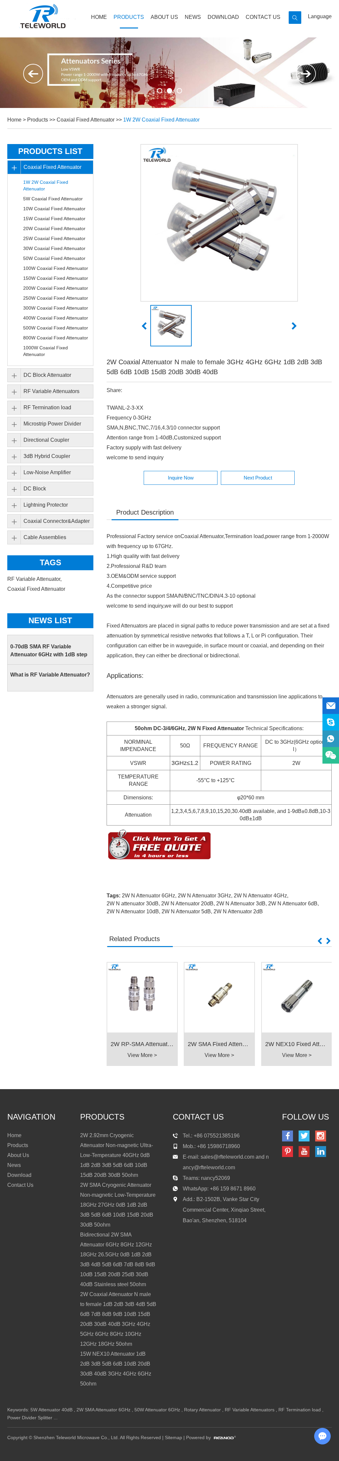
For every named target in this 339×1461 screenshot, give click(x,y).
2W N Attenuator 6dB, (293, 903)
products (102, 1116)
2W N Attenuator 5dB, (187, 911)
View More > (142, 1055)
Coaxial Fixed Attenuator (86, 120)
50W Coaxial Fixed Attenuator (54, 258)
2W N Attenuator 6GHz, (149, 895)
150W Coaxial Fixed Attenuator (55, 278)
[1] (169, 90)
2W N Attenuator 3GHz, (205, 895)
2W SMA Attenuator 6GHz (103, 1409)
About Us (164, 17)
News (193, 17)
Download (223, 17)
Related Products (134, 938)
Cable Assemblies (45, 537)
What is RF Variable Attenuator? (50, 675)
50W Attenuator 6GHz (157, 1409)
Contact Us (263, 17)
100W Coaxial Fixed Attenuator (55, 268)
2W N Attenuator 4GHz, (261, 895)
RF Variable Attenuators (51, 391)
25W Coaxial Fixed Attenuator (54, 238)
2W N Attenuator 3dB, (241, 903)
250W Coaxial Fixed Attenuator (55, 298)
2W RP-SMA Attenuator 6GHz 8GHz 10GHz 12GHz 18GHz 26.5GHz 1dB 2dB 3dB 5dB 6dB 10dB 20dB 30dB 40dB (142, 1044)
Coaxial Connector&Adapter (57, 521)
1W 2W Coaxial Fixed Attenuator (161, 120)
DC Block (35, 488)
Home (99, 17)
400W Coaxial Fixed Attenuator (55, 318)
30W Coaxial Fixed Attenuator (54, 248)
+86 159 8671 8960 (233, 1188)
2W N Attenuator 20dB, (188, 903)
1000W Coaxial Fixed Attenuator (45, 351)
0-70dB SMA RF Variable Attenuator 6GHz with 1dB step (48, 650)
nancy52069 (215, 1178)
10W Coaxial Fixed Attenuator (54, 208)
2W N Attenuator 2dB (238, 911)
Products (129, 17)
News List (50, 620)
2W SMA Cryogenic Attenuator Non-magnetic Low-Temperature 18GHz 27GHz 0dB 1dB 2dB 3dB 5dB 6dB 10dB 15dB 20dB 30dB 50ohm (118, 1205)
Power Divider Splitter (29, 1417)
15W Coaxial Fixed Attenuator (54, 218)
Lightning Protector (46, 505)
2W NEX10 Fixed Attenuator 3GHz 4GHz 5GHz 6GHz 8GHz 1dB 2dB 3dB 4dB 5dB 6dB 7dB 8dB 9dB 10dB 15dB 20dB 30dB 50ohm (296, 1044)
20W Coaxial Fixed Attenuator (54, 228)
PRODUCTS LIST (50, 151)
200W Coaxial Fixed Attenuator (55, 288)
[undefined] (219, 223)
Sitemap (173, 1437)
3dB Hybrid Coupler (47, 456)
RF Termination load (47, 407)
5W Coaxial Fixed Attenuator (53, 198)
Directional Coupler (46, 440)
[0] (159, 90)
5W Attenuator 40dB (51, 1409)
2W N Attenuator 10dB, (133, 911)
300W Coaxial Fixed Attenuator (55, 308)
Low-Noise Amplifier (47, 472)
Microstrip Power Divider (52, 424)
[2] (179, 90)
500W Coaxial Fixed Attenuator (55, 327)
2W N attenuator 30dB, (133, 903)
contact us (198, 1116)
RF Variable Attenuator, (35, 579)
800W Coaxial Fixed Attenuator (55, 337)
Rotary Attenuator (202, 1409)
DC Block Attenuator (47, 375)
